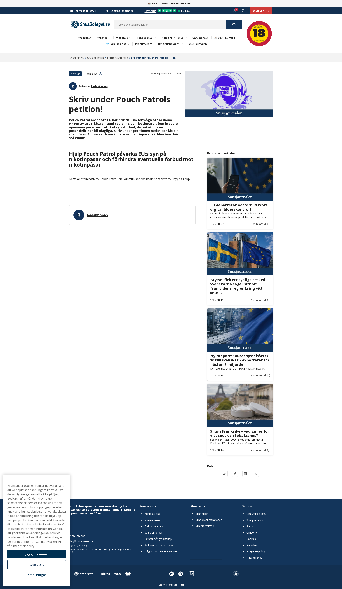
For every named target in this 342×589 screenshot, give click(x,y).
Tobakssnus (145, 37)
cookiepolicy (15, 529)
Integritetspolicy (255, 551)
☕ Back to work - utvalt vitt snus (169, 3)
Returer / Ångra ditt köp (158, 539)
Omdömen (252, 532)
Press (249, 526)
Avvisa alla (37, 565)
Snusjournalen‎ (95, 57)
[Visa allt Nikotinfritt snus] (186, 37)
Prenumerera (143, 44)
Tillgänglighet (254, 557)
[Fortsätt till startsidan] (83, 573)
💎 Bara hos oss (116, 44)
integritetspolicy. (23, 546)
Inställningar (36, 575)
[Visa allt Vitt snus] (130, 37)
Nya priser (84, 37)
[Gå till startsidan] (90, 24)
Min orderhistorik (205, 526)
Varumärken (200, 37)
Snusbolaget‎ (77, 57)
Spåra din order (153, 532)
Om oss (246, 506)
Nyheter (102, 37)
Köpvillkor (252, 545)
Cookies (251, 539)
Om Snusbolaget (169, 44)
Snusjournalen (198, 44)
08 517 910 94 (78, 546)
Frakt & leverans (154, 526)
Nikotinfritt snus (172, 37)
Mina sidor (198, 506)
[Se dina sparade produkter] (242, 10)
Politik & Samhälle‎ (117, 57)
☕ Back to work (224, 37)
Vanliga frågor (153, 520)
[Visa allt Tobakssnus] (155, 37)
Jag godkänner (36, 554)
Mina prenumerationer (209, 520)
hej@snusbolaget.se (82, 541)
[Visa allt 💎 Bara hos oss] (128, 44)
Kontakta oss (152, 513)
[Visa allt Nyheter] (109, 37)
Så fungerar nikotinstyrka (159, 545)
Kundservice (148, 506)
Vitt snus (122, 37)
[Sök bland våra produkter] (234, 24)
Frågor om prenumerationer (161, 551)
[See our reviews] (167, 10)
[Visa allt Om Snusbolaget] (182, 44)
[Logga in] (234, 10)
